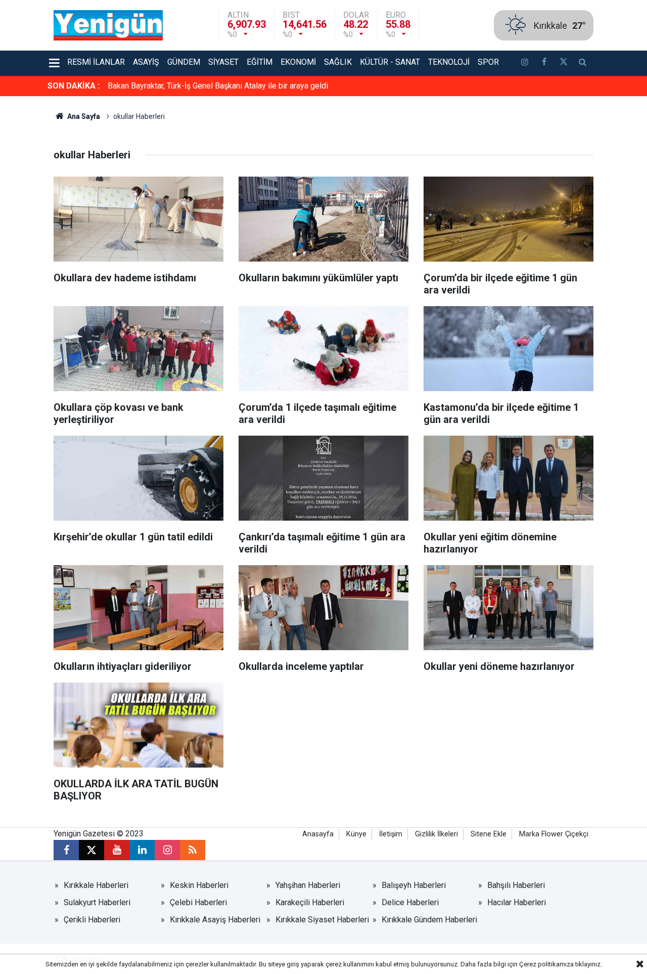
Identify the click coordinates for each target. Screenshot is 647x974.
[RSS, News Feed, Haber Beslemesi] (192, 850)
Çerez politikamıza (546, 964)
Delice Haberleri (410, 902)
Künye (356, 834)
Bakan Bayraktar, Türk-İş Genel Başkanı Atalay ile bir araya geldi (218, 86)
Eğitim (259, 62)
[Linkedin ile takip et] (142, 850)
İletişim (390, 834)
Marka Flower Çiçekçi (553, 834)
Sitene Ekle (488, 834)
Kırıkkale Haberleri (96, 885)
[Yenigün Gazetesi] (108, 24)
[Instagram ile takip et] (167, 850)
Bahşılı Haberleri (516, 885)
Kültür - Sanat (390, 62)
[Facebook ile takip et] (543, 63)
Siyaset (223, 62)
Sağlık (338, 62)
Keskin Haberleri (199, 885)
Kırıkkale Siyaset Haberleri (322, 919)
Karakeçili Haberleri (309, 902)
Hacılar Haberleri (516, 902)
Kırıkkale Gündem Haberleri (429, 919)
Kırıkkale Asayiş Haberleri (215, 919)
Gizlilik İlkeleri (436, 834)
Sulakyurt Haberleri (97, 902)
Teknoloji (449, 62)
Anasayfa (318, 834)
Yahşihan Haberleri (307, 885)
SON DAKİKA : (74, 86)
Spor (488, 62)
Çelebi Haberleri (198, 902)
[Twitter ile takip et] (563, 63)
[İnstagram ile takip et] (524, 63)
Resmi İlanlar (96, 62)
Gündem (183, 62)
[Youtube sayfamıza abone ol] (116, 850)
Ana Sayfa (83, 116)
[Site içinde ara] (582, 63)
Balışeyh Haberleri (414, 885)
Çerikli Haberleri (92, 919)
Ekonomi (298, 62)
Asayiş (146, 62)
